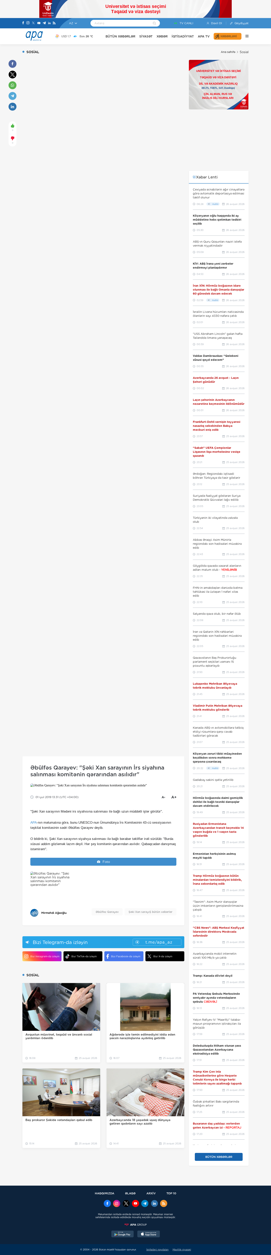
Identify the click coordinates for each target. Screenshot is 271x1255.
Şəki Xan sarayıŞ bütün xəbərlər (150, 911)
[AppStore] (148, 1234)
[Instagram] (28, 23)
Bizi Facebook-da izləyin (125, 956)
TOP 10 (171, 1193)
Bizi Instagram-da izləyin (44, 956)
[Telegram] (44, 23)
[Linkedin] (49, 23)
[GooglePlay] (122, 1234)
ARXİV (151, 1193)
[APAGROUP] (135, 1225)
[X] (33, 23)
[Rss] (54, 23)
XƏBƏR (162, 36)
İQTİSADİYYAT (183, 36)
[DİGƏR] (245, 36)
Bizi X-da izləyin (162, 956)
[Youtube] (38, 23)
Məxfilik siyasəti (182, 1249)
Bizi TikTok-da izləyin (84, 956)
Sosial (244, 52)
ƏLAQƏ (130, 1193)
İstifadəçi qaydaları (157, 1249)
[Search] (154, 23)
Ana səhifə (228, 52)
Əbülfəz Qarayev (107, 911)
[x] (126, 1204)
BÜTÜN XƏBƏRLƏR (120, 36)
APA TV (204, 36)
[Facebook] (23, 23)
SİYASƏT (146, 36)
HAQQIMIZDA (104, 1193)
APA (33, 822)
